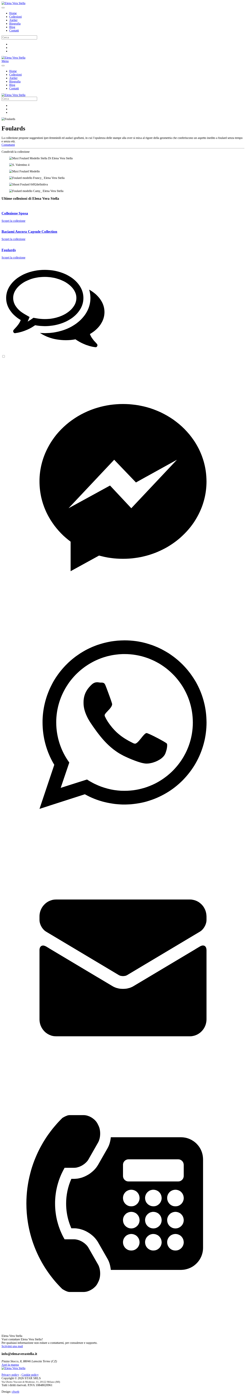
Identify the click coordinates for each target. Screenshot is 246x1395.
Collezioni (15, 16)
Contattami (8, 144)
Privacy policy (10, 1374)
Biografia (15, 23)
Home (13, 13)
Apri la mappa (10, 1364)
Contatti (14, 30)
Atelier (13, 20)
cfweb (15, 1391)
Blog (12, 27)
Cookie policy (30, 1374)
